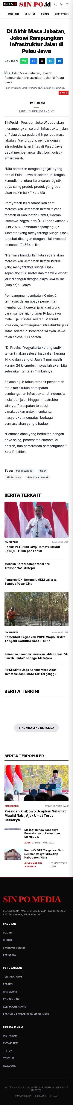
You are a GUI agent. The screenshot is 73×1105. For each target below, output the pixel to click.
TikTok (7, 1037)
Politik (8, 919)
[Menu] (67, 4)
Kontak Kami (11, 985)
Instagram (10, 1022)
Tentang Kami (12, 963)
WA (24, 61)
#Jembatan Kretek (38, 463)
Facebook (9, 1052)
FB (33, 61)
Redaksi (8, 970)
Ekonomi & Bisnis (14, 934)
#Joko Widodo (24, 457)
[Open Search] (55, 4)
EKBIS (45, 14)
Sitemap (53, 1082)
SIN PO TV (8, 4)
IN (59, 61)
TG (50, 61)
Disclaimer (40, 1082)
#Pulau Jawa (14, 463)
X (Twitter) (10, 1029)
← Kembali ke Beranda (36, 714)
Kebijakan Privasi (15, 993)
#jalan (42, 457)
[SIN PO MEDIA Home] (35, 4)
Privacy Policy (23, 1082)
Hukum (7, 926)
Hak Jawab (10, 978)
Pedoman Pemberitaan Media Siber (26, 1000)
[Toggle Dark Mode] (61, 4)
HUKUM (30, 14)
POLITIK (13, 14)
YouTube (8, 1044)
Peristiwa (9, 941)
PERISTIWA (62, 14)
